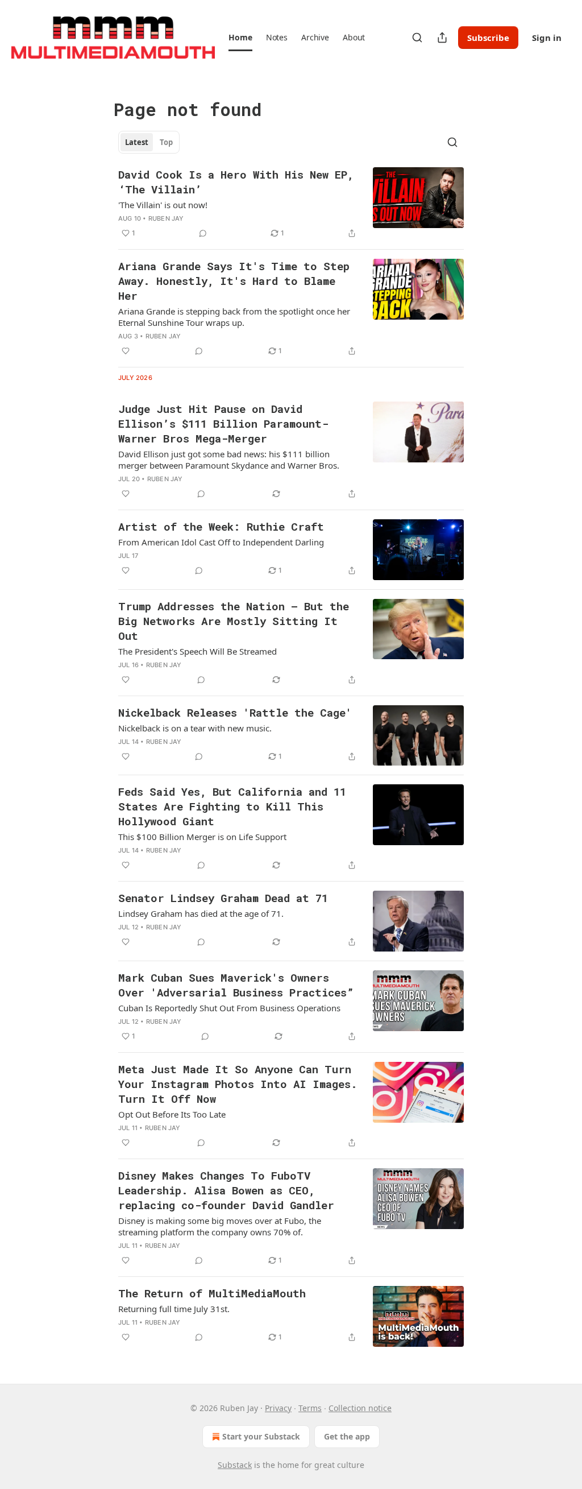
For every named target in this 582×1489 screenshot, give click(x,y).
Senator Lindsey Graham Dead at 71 (223, 898)
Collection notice (360, 1408)
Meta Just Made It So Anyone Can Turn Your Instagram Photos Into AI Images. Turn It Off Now (237, 1084)
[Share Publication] (442, 37)
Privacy (278, 1408)
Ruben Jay (166, 218)
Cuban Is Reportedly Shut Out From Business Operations (229, 1008)
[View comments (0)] (203, 233)
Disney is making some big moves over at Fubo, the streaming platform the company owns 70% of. (219, 1226)
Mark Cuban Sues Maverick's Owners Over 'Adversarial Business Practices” (236, 984)
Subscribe (488, 37)
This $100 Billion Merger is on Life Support (202, 836)
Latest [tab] (136, 142)
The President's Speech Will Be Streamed (197, 651)
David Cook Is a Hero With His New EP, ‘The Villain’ (236, 181)
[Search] (417, 37)
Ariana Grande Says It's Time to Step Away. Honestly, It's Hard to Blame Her (234, 281)
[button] (240, 37)
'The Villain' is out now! (162, 204)
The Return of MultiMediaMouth (212, 1293)
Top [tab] (166, 142)
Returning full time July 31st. (174, 1308)
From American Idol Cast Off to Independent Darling (221, 542)
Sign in (547, 37)
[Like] (125, 351)
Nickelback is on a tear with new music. (195, 728)
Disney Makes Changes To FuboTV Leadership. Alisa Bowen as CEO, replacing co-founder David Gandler (226, 1190)
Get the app (347, 1436)
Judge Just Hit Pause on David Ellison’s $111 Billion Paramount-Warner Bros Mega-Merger (223, 423)
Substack (235, 1464)
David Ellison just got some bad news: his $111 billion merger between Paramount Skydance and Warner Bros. (228, 459)
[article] (291, 204)
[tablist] (149, 142)
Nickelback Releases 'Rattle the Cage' (235, 712)
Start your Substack (261, 1436)
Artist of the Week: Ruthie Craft (221, 526)
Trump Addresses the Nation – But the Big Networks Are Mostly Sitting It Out (233, 621)
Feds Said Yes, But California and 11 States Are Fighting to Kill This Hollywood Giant (232, 806)
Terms (310, 1408)
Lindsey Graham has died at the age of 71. (201, 913)
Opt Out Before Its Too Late (172, 1114)
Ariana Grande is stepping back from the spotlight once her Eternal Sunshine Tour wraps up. (234, 316)
